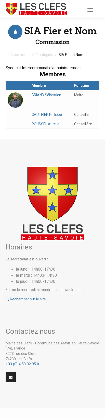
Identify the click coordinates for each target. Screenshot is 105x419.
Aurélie (45, 124)
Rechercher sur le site (27, 299)
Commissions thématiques (31, 55)
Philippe (47, 115)
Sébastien (46, 95)
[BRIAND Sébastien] (15, 99)
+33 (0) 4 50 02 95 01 (23, 364)
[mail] (11, 377)
